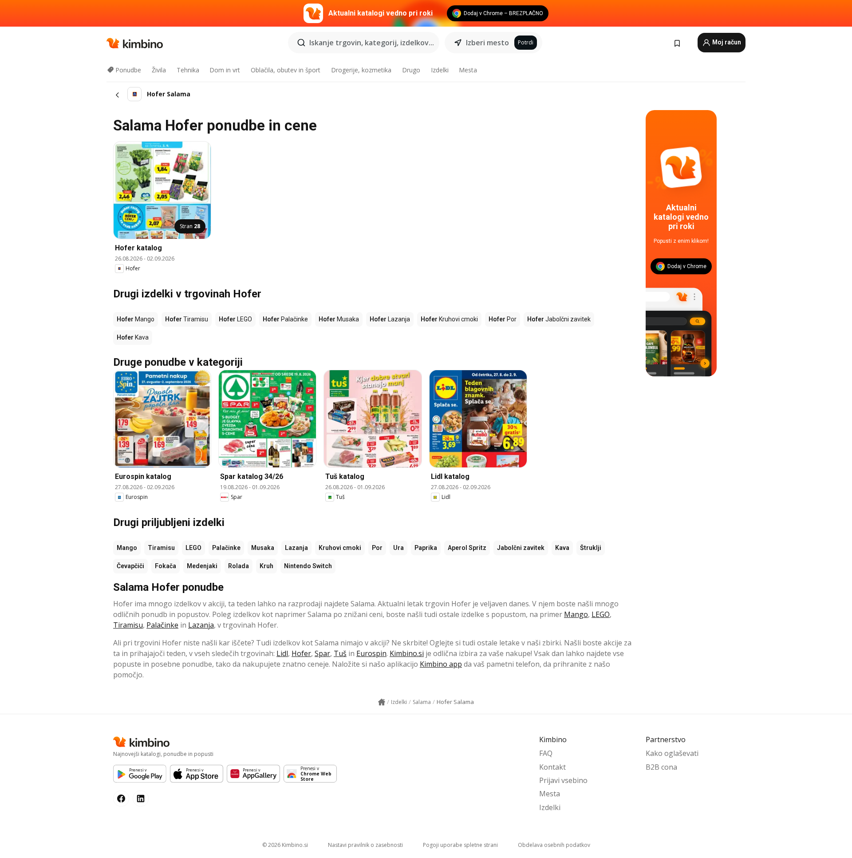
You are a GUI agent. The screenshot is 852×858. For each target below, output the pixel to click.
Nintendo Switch (308, 565)
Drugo (411, 70)
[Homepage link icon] (381, 702)
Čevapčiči (130, 565)
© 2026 (285, 845)
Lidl (282, 653)
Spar (322, 653)
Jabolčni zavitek (520, 547)
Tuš (340, 653)
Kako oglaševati (672, 753)
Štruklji (590, 547)
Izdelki (440, 70)
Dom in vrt (224, 70)
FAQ (545, 753)
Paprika (425, 547)
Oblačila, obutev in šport (285, 70)
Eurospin (371, 653)
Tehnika (188, 70)
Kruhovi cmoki (340, 547)
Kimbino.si (407, 653)
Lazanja (296, 547)
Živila (159, 70)
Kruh (266, 565)
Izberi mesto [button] (487, 42)
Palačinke (226, 547)
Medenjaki (202, 565)
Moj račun (726, 42)
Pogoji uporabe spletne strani (460, 845)
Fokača (165, 565)
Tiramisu (161, 547)
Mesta (468, 70)
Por (377, 547)
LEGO (193, 547)
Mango (127, 547)
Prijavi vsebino (563, 780)
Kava (562, 547)
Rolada (238, 565)
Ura (398, 547)
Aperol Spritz (467, 547)
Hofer (301, 653)
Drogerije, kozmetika (361, 70)
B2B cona (661, 767)
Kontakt (552, 767)
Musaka (262, 547)
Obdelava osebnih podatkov (554, 845)
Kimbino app (441, 664)
